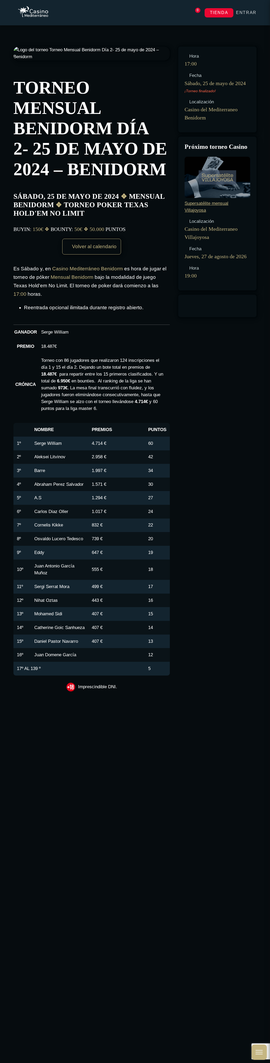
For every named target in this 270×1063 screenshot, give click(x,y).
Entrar (246, 12)
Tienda (219, 12)
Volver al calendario (94, 246)
